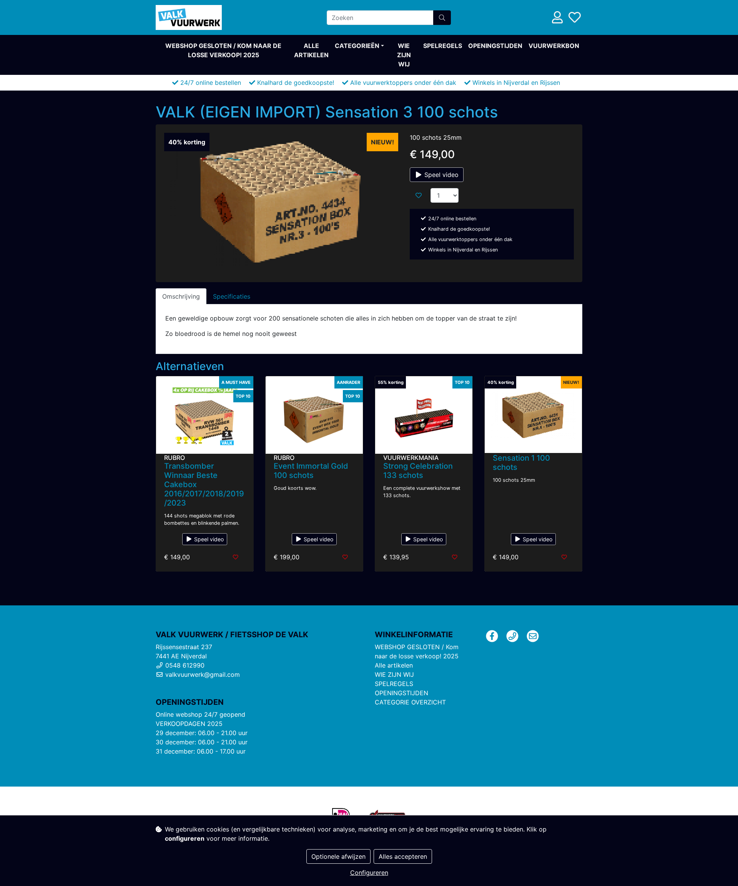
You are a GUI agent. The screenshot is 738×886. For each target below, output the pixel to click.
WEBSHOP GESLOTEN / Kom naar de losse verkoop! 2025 (223, 50)
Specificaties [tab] (231, 296)
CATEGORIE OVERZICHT (410, 702)
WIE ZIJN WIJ (404, 55)
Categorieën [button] (357, 46)
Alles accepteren (403, 856)
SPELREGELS (442, 46)
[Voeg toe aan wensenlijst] (418, 195)
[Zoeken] (442, 17)
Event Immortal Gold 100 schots (311, 470)
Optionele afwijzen (338, 856)
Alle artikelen (311, 50)
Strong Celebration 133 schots (418, 470)
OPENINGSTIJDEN (495, 46)
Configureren (369, 872)
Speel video (440, 175)
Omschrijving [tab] (181, 296)
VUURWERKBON (554, 46)
